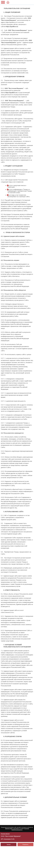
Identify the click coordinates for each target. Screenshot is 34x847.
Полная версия (5, 833)
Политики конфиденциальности (20, 829)
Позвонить (25, 844)
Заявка (9, 844)
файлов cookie (8, 828)
